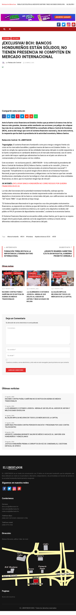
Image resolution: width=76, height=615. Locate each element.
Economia (6, 42)
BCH (22, 241)
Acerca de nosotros (8, 601)
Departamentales (60, 277)
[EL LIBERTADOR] (38, 13)
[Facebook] (4, 120)
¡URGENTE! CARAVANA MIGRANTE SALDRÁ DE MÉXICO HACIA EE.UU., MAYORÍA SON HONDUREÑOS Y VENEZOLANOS (35, 439)
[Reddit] (27, 120)
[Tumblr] (36, 120)
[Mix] (31, 120)
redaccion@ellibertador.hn (10, 515)
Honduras (30, 241)
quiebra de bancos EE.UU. (43, 241)
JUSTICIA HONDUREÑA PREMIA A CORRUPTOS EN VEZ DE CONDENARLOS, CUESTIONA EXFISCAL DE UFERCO (36, 449)
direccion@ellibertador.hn (10, 510)
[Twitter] (8, 120)
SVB (54, 241)
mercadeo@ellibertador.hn (10, 513)
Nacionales (18, 277)
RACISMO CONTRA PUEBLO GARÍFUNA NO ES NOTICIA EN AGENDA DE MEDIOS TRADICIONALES (13, 299)
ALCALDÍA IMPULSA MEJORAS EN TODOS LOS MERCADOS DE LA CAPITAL (61, 298)
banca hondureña (13, 241)
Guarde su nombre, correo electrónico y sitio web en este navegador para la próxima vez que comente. (37, 366)
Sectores (16, 42)
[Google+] (22, 120)
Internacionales (34, 280)
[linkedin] (13, 120)
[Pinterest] (18, 120)
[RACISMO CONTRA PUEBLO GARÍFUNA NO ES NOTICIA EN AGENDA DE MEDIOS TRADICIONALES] (13, 282)
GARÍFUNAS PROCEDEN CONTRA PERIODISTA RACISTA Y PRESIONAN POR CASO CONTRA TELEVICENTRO (37, 430)
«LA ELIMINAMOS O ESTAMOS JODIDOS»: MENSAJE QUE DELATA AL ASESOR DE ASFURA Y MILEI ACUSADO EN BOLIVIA (38, 301)
